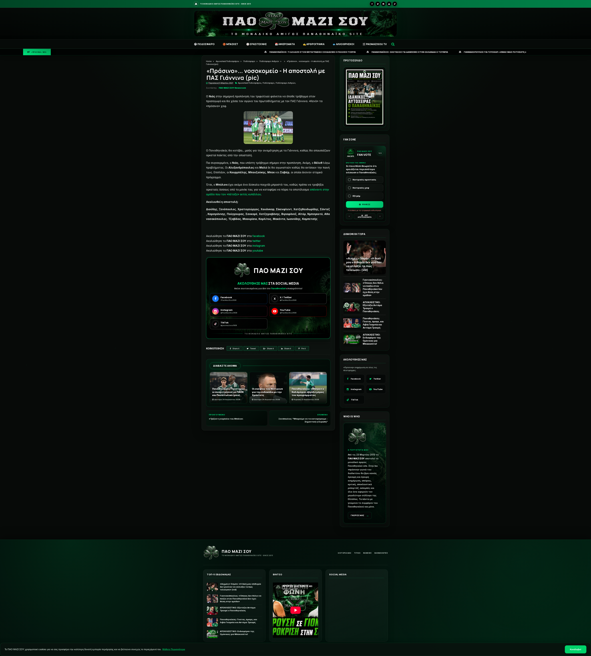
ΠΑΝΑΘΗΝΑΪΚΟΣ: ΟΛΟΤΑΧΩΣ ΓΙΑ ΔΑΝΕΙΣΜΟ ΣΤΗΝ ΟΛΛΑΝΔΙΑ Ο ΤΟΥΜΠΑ (314, 52)
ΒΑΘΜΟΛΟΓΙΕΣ (381, 553)
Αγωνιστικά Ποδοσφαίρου (227, 61)
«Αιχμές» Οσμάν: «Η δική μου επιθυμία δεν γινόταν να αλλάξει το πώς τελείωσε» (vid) (364, 264)
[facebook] (372, 4)
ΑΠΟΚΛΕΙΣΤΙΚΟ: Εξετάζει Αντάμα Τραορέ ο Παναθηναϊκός (372, 307)
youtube (257, 250)
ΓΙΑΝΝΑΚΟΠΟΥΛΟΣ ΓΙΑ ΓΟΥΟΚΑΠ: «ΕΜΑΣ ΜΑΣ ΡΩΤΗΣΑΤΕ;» (399, 52)
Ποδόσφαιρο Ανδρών (269, 61)
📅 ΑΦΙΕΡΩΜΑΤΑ (285, 44)
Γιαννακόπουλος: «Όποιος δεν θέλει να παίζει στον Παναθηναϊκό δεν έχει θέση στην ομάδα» (373, 287)
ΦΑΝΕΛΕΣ (367, 553)
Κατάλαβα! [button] (575, 649)
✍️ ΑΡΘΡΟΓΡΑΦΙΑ (313, 44)
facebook (258, 236)
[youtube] (389, 4)
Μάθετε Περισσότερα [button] (173, 649)
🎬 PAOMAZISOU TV (374, 44)
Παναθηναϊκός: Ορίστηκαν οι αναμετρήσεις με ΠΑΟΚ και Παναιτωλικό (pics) (228, 392)
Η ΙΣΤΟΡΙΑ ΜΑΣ (344, 553)
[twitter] (377, 4)
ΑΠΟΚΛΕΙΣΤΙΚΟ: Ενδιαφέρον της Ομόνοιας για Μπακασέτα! (372, 339)
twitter (256, 241)
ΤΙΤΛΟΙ (357, 553)
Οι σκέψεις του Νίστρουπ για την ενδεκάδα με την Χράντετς (267, 392)
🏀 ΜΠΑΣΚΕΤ (230, 44)
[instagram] (383, 4)
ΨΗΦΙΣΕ (366, 204)
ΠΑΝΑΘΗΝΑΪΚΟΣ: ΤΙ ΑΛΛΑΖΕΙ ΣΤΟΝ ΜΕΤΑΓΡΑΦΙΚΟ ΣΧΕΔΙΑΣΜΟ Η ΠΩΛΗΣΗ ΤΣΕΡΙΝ (216, 52)
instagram (258, 245)
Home (209, 61)
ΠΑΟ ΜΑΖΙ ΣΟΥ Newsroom (232, 88)
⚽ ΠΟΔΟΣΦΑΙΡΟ (204, 44)
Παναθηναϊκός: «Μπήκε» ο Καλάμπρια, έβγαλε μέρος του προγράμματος (308, 392)
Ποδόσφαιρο (249, 61)
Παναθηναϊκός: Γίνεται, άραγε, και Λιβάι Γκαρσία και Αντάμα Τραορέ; (373, 323)
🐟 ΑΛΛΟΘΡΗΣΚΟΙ (343, 44)
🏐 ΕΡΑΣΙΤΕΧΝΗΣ (256, 44)
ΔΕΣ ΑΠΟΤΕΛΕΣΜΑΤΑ (365, 216)
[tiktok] (394, 4)
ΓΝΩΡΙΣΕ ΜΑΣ (360, 515)
